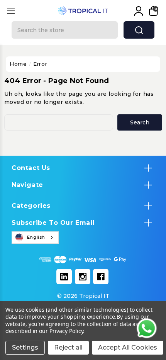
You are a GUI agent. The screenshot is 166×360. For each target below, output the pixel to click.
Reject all (68, 347)
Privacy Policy (66, 331)
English (36, 237)
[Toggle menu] (10, 10)
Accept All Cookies (127, 347)
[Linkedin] (64, 276)
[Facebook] (100, 276)
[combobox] (35, 237)
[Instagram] (82, 276)
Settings (25, 347)
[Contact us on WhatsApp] (146, 328)
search (139, 30)
